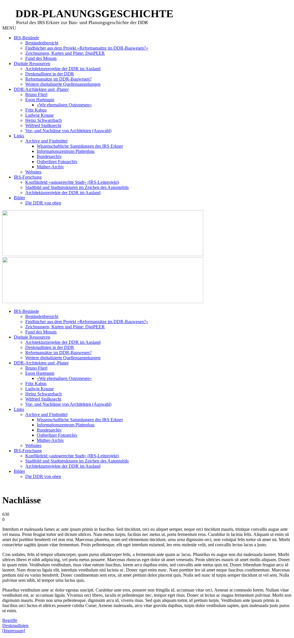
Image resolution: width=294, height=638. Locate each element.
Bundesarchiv (49, 156)
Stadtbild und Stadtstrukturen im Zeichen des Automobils (77, 187)
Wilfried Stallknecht (43, 125)
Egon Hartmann (39, 99)
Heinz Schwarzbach (43, 120)
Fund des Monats (41, 58)
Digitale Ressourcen (32, 63)
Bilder (19, 197)
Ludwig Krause (39, 115)
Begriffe (9, 620)
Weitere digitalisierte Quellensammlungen (62, 84)
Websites (33, 171)
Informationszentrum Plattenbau (65, 151)
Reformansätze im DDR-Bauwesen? (58, 79)
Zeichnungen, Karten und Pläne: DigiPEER (65, 53)
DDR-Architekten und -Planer (41, 89)
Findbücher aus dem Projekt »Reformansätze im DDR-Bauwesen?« (86, 48)
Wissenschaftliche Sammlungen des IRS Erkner (80, 146)
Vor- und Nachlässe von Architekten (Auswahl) (68, 130)
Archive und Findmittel (46, 140)
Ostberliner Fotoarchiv (57, 161)
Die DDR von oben (43, 202)
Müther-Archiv (50, 166)
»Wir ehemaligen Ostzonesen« (64, 104)
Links (19, 135)
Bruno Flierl (36, 94)
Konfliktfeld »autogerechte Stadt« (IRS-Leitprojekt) (72, 182)
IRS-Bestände (26, 37)
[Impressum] (13, 630)
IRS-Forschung (28, 177)
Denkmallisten (15, 625)
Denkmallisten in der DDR (49, 73)
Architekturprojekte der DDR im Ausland (62, 68)
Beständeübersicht (41, 42)
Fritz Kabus (36, 110)
